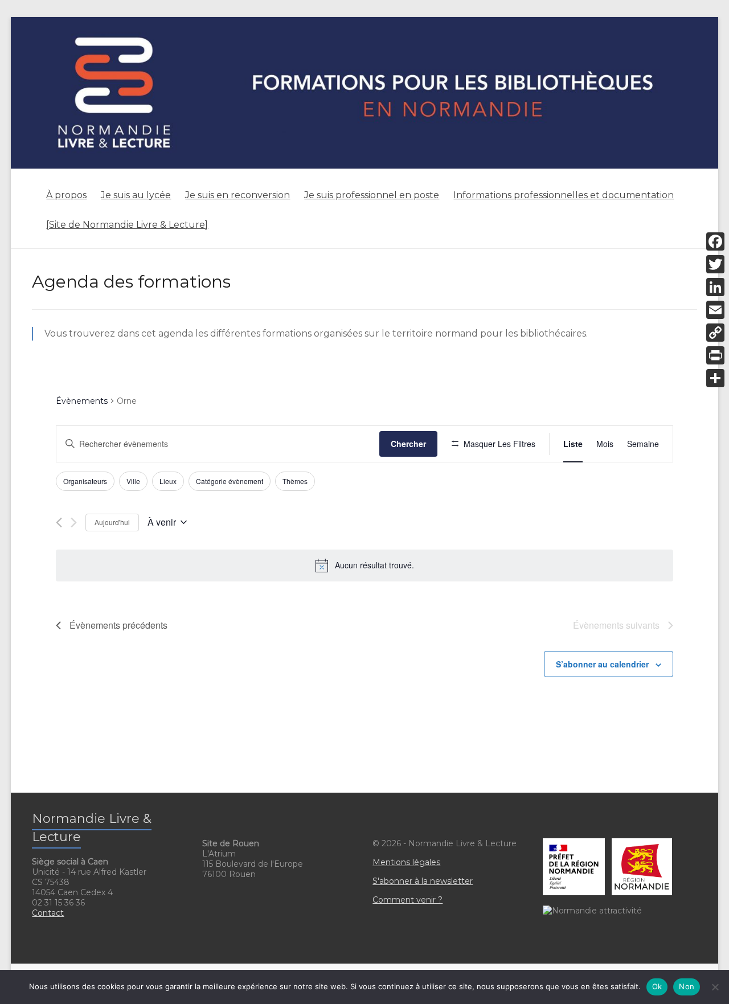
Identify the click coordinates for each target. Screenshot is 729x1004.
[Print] (715, 355)
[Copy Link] (715, 332)
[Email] (715, 309)
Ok (657, 986)
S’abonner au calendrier (602, 664)
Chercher (408, 443)
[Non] (714, 987)
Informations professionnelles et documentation (563, 195)
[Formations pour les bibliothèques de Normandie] (364, 22)
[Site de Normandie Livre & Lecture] (127, 224)
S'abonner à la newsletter (422, 881)
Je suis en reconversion (237, 195)
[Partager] (715, 378)
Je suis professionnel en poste (371, 195)
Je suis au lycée (136, 195)
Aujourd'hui (112, 522)
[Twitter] (715, 264)
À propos (66, 195)
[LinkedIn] (715, 287)
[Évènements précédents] (59, 522)
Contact (48, 913)
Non (686, 986)
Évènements (82, 401)
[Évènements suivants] (74, 522)
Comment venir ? (407, 900)
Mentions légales (406, 862)
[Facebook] (715, 241)
